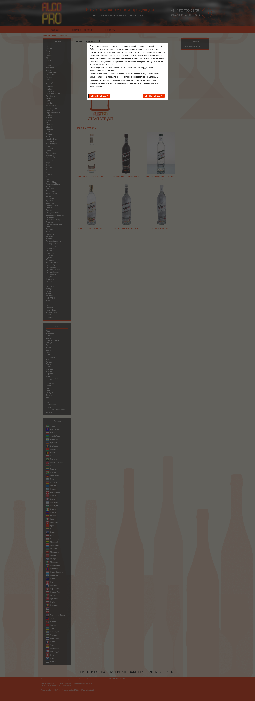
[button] (99, 96)
